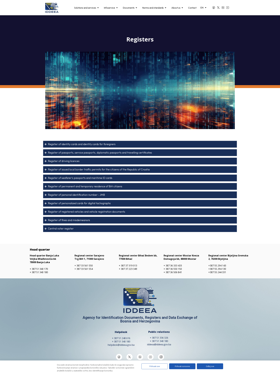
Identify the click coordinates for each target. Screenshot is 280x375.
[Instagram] (161, 357)
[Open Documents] (136, 7)
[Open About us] (182, 7)
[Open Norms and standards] (165, 7)
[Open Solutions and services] (98, 7)
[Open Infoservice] (117, 7)
